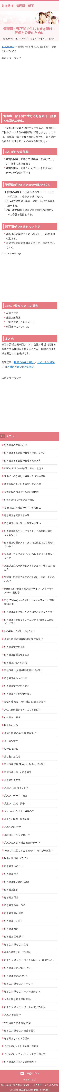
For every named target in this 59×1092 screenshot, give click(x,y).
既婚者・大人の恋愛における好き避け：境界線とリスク (29, 556)
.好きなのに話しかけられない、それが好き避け (28, 850)
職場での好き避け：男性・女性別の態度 (24, 476)
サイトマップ (29, 1079)
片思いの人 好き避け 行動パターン (22, 842)
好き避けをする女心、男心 (18, 968)
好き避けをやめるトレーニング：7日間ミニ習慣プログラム (29, 621)
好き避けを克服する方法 (16, 515)
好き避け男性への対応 (15, 678)
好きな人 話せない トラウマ (18, 983)
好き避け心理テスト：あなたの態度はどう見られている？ (29, 544)
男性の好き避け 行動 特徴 (17, 1022)
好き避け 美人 (11, 874)
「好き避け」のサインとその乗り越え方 (24, 1054)
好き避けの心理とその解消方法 (20, 1062)
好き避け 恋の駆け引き (16, 975)
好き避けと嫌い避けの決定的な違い (22, 523)
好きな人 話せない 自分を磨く (19, 1030)
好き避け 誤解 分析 (14, 905)
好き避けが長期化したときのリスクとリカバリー (29, 611)
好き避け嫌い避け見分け (16, 881)
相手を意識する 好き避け (18, 952)
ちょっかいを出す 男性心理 (19, 811)
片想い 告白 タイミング (16, 788)
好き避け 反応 (11, 928)
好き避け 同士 (11, 897)
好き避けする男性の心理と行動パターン (24, 452)
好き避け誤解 (11, 889)
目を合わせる (11, 725)
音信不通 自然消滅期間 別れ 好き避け (23, 670)
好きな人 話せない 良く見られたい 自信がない (29, 960)
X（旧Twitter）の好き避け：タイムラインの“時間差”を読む (29, 602)
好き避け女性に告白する (16, 686)
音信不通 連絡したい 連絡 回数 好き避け (25, 701)
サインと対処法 (46, 362)
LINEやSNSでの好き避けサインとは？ (24, 468)
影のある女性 (11, 748)
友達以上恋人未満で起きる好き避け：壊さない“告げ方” (29, 567)
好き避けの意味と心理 (15, 445)
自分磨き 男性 (12, 717)
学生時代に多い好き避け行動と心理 (22, 484)
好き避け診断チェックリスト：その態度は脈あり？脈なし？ (28, 533)
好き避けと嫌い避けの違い (19, 366)
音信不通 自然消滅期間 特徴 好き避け (23, 639)
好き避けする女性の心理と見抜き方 (22, 460)
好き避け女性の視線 (14, 647)
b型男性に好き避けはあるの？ (19, 631)
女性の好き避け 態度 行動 (17, 999)
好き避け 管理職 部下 (18, 5)
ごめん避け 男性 (12, 827)
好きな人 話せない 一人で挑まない (22, 991)
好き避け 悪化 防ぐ (14, 936)
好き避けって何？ (13, 921)
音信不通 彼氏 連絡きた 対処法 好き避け (25, 764)
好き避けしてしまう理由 (16, 1038)
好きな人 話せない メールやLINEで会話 (24, 1007)
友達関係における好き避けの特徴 (21, 492)
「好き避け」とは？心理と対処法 (21, 1046)
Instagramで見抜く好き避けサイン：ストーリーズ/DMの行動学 (29, 590)
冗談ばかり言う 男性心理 (17, 835)
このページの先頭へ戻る (29, 1073)
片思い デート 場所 (15, 795)
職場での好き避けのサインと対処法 (22, 507)
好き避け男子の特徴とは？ (18, 694)
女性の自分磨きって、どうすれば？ (22, 709)
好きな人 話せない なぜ (16, 944)
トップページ (8, 46)
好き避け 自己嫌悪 (13, 913)
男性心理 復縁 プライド (16, 858)
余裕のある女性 (12, 780)
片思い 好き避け (12, 1015)
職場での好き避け (24, 362)
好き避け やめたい (13, 866)
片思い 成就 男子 (14, 803)
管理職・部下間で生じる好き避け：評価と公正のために (29, 579)
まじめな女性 (11, 741)
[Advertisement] (29, 83)
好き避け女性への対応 (15, 662)
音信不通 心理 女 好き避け (17, 772)
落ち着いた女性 (12, 756)
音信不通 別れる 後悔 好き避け (20, 733)
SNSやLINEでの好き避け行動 (19, 499)
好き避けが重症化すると (16, 654)
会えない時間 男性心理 (16, 819)
